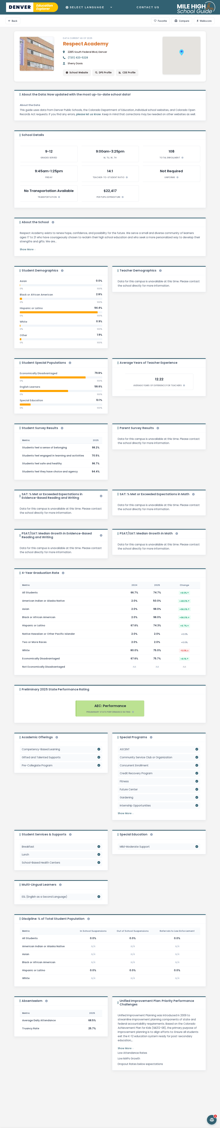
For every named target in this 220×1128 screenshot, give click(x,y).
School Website (78, 72)
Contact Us (148, 7)
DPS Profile (105, 72)
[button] (181, 52)
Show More (27, 249)
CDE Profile (128, 72)
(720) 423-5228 (78, 57)
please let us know (88, 114)
